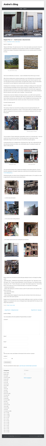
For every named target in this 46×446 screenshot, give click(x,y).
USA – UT (6, 428)
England (5, 379)
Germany (5, 383)
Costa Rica (6, 377)
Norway (5, 396)
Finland (5, 380)
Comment (6, 319)
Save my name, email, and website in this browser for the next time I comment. (19, 353)
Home (20, 8)
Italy (4, 387)
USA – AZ (6, 412)
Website (5, 347)
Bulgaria (5, 374)
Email (5, 341)
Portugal (5, 398)
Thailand (5, 407)
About (25, 8)
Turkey (5, 409)
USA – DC (6, 417)
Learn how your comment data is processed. (28, 365)
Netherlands (6, 393)
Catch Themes (40, 436)
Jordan (5, 388)
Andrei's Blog (11, 4)
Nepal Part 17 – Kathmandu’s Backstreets (17, 40)
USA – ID (5, 419)
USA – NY (6, 423)
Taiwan (5, 406)
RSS (25, 374)
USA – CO (6, 415)
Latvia (5, 390)
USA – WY (6, 431)
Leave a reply (12, 305)
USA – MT (6, 420)
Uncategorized (6, 411)
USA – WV (6, 430)
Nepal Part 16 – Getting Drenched (11, 310)
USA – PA (6, 425)
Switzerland (6, 404)
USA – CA (6, 414)
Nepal (8, 305)
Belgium (5, 372)
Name (5, 336)
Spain (5, 401)
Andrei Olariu (17, 41)
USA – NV (6, 422)
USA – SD (6, 427)
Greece (5, 385)
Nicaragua (6, 395)
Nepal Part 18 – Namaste (36, 310)
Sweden (5, 403)
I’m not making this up (8, 172)
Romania (5, 399)
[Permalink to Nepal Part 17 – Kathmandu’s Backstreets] (23, 24)
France (5, 382)
